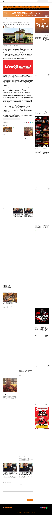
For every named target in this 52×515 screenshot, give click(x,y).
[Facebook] (41, 508)
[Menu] (3, 1)
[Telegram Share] (30, 122)
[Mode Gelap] (48, 1)
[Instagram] (43, 508)
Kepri (31, 6)
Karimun (14, 6)
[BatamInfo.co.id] (6, 3)
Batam (4, 6)
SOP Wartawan (16, 8)
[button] (47, 1)
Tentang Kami (9, 8)
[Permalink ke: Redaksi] (3, 26)
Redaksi (4, 8)
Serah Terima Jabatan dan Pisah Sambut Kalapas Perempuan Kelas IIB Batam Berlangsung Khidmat (46, 112)
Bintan (19, 6)
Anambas (23, 6)
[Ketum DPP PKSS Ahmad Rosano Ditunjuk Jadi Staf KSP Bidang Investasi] (7, 129)
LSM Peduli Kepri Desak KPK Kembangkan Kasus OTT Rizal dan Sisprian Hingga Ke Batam (28, 137)
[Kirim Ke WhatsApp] (32, 122)
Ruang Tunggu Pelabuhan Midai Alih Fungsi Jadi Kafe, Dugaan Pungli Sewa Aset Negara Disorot (38, 112)
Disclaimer (41, 8)
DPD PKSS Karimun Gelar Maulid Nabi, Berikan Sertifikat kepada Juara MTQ (46, 226)
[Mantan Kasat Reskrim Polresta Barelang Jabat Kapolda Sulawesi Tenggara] (18, 165)
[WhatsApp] (47, 508)
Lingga (27, 6)
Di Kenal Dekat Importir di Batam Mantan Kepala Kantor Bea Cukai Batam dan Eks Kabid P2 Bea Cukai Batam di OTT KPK (28, 215)
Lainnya (39, 6)
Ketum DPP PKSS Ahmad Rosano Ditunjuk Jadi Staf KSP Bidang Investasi (7, 134)
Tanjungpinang (9, 6)
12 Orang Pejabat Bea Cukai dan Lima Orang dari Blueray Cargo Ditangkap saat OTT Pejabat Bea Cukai (18, 215)
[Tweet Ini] (26, 122)
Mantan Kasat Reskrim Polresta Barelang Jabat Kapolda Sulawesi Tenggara (17, 205)
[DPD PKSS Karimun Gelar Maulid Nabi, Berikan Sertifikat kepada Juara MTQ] (46, 186)
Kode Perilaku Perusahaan (33, 8)
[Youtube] (45, 508)
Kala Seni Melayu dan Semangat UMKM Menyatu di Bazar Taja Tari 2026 (38, 226)
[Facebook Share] (24, 122)
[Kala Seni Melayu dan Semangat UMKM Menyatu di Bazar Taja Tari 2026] (38, 186)
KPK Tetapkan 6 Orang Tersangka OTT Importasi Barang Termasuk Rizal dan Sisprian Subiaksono (7, 286)
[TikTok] (48, 508)
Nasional (34, 6)
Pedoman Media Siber (24, 8)
